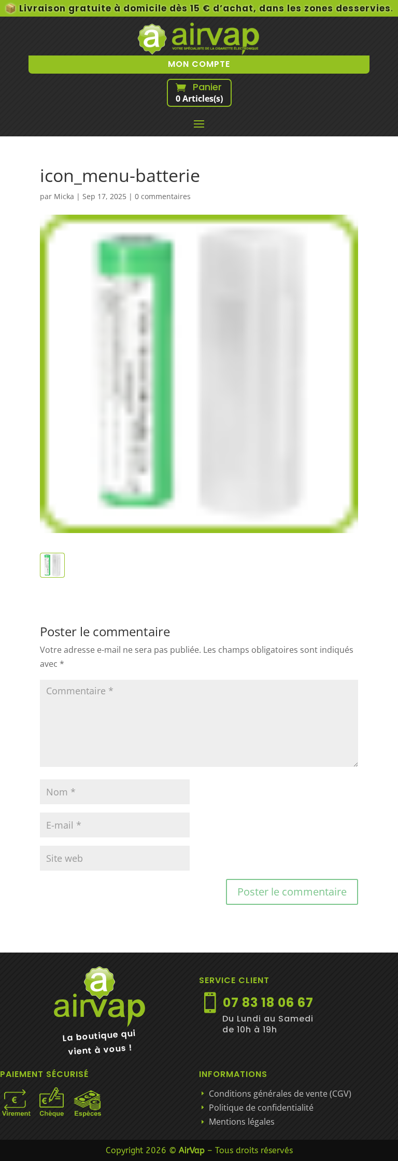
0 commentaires (163, 196)
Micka (64, 196)
